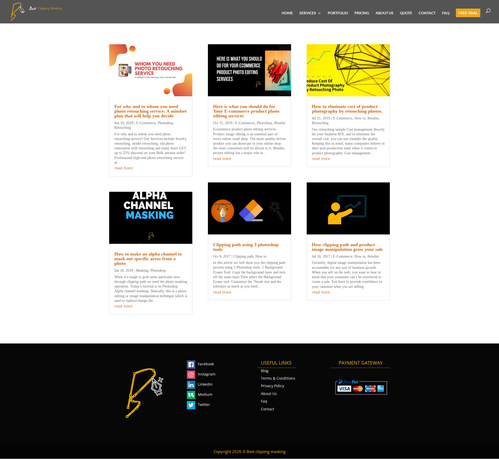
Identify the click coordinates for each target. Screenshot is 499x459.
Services (307, 13)
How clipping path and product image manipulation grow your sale (347, 247)
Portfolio (338, 13)
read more (123, 167)
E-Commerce (146, 123)
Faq (445, 13)
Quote (406, 13)
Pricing (361, 13)
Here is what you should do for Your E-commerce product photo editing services (246, 111)
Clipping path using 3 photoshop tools (246, 247)
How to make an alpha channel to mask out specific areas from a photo (148, 258)
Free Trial (468, 13)
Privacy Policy (272, 385)
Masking (142, 270)
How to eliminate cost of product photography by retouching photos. (347, 109)
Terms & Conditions (278, 378)
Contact (427, 13)
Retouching (122, 128)
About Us (384, 13)
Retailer (280, 123)
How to (260, 256)
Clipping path (243, 256)
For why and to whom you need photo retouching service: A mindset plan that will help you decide (150, 111)
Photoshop (165, 123)
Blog (264, 370)
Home (287, 13)
